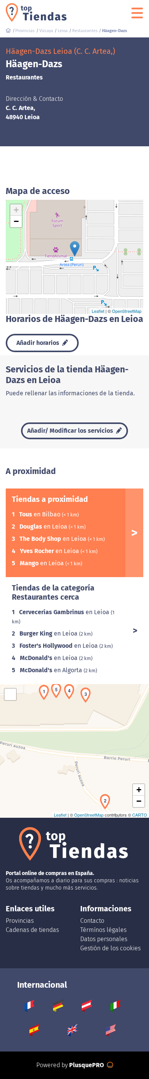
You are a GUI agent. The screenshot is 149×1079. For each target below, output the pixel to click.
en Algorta (52, 670)
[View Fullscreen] (10, 694)
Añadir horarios (38, 342)
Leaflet (98, 311)
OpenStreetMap (126, 311)
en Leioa (44, 526)
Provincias (20, 920)
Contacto (92, 920)
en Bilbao (40, 514)
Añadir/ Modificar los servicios (71, 430)
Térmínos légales (103, 929)
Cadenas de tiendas (32, 929)
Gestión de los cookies (110, 948)
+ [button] (16, 210)
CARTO (139, 815)
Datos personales (103, 939)
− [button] (16, 221)
